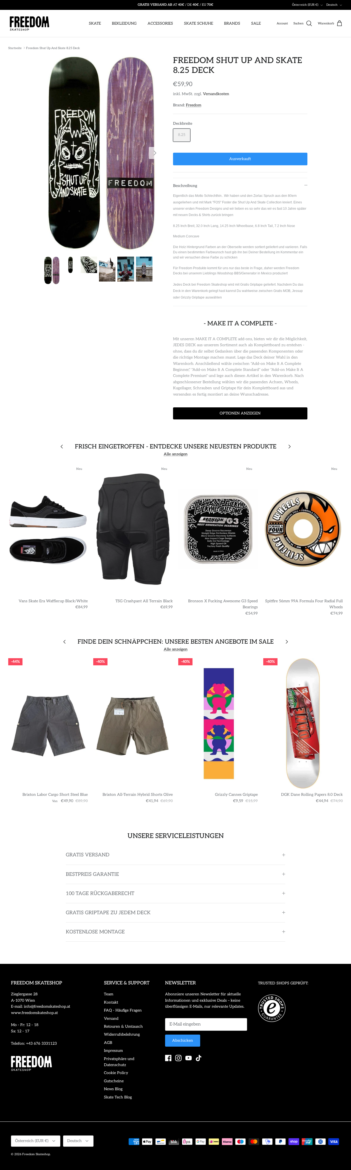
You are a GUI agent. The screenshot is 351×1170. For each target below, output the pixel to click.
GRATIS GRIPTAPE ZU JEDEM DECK (108, 913)
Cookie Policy (116, 1072)
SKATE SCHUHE (198, 23)
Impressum (113, 1050)
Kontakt (111, 1002)
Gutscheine (114, 1081)
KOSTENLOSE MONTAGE (95, 932)
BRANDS (232, 23)
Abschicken (182, 1040)
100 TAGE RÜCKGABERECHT (100, 893)
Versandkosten (216, 94)
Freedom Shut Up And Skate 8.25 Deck (53, 48)
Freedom (193, 105)
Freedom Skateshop (36, 1154)
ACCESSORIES (160, 23)
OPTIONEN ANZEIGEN (240, 413)
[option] (102, 153)
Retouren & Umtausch (123, 1026)
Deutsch (332, 5)
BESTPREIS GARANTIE (92, 874)
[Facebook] (168, 1058)
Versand (111, 1018)
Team (108, 994)
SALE (256, 23)
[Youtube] (188, 1058)
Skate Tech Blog (118, 1097)
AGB (108, 1042)
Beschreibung (185, 185)
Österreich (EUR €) (305, 5)
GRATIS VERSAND (87, 855)
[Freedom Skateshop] (29, 23)
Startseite (15, 48)
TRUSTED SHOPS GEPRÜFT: (283, 983)
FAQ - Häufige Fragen (123, 1010)
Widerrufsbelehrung (122, 1034)
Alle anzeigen (176, 454)
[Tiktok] (199, 1058)
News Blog (113, 1089)
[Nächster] (155, 153)
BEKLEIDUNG (124, 23)
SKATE (95, 23)
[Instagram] (178, 1058)
